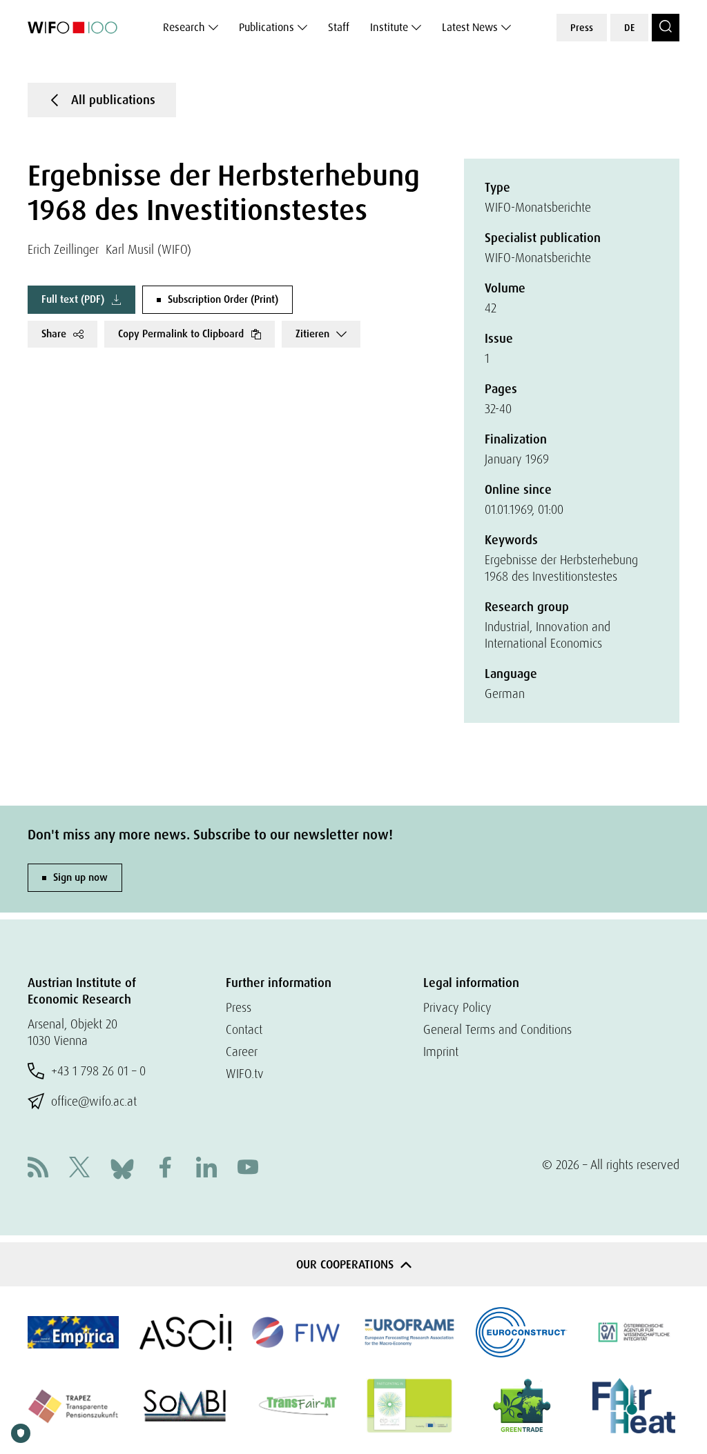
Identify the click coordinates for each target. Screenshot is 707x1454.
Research (184, 27)
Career (242, 1051)
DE (629, 27)
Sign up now (80, 877)
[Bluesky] (122, 1167)
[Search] (665, 27)
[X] (79, 1168)
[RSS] (38, 1168)
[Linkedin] (206, 1168)
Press (581, 27)
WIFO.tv (245, 1074)
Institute (389, 27)
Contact (244, 1029)
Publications (266, 27)
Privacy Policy (457, 1007)
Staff (338, 27)
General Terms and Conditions (497, 1029)
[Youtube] (248, 1168)
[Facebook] (165, 1168)
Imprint (440, 1051)
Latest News (470, 27)
